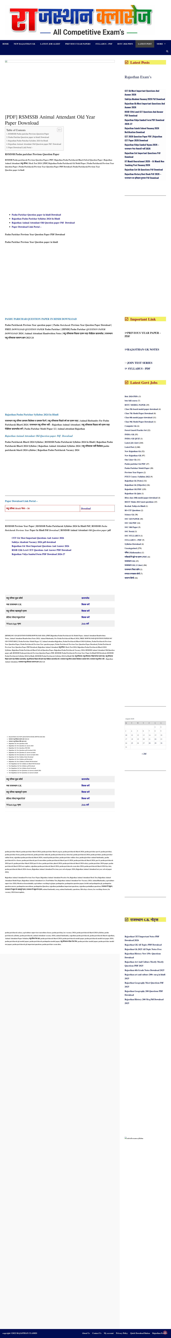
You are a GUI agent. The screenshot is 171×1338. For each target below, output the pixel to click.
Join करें (85, 623)
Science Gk (129, 514)
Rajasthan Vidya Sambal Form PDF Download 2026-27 (38, 554)
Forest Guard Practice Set (136, 430)
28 (149, 743)
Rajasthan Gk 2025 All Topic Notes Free (143, 949)
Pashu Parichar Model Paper (137, 468)
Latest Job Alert (50, 43)
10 (126, 735)
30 (161, 743)
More (160, 43)
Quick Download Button (140, 1333)
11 (132, 735)
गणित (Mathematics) (133, 552)
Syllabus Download (133, 544)
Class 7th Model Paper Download (139, 413)
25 (132, 743)
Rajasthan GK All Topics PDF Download (143, 944)
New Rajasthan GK (133, 455)
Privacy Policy (122, 1333)
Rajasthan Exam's (159, 1333)
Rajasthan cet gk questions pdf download (144, 169)
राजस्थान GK (130, 560)
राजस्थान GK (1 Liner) (134, 565)
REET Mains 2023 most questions (139, 501)
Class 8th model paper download (138, 417)
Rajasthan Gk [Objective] (135, 484)
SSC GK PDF (130, 522)
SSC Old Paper (131, 527)
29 (155, 743)
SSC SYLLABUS (132, 535)
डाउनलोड (85, 598)
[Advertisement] (60, 192)
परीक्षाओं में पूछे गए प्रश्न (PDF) (136, 556)
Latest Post (145, 43)
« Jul (144, 753)
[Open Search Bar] (167, 51)
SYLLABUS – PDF (104, 43)
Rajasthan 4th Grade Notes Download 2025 (144, 970)
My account (109, 1333)
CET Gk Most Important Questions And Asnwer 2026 (38, 538)
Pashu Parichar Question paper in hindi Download (28, 137)
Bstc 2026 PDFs (125, 43)
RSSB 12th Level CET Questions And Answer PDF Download (41, 550)
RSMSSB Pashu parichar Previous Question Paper (28, 133)
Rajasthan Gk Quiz (133, 493)
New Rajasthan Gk (24, 43)
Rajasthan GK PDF (133, 489)
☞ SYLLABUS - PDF (137, 368)
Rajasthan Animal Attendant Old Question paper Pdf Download (34, 144)
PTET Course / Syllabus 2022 (137, 476)
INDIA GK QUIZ (132, 438)
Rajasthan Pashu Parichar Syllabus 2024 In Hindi (28, 140)
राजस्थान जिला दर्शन (132, 569)
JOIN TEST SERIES (139, 363)
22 (155, 739)
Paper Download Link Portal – (20, 147)
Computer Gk (131, 425)
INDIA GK (129, 434)
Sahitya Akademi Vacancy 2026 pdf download (34, 542)
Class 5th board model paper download (141, 409)
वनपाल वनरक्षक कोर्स (132, 573)
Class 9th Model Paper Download (139, 421)
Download (86, 508)
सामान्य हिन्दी (129, 577)
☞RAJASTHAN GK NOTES (142, 349)
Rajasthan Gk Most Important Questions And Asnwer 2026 (40, 546)
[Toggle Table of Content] (58, 130)
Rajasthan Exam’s (138, 76)
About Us (86, 1333)
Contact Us (96, 1333)
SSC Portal (129, 531)
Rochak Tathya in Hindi (135, 506)
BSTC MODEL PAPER (135, 404)
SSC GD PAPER (132, 518)
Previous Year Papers (78, 43)
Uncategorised (131, 548)
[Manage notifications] (165, 1333)
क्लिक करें (85, 604)
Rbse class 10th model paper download (141, 497)
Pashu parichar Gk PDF (135, 463)
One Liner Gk (131, 459)
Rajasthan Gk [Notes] (134, 480)
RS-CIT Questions (132, 510)
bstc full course (131, 400)
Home (6, 43)
